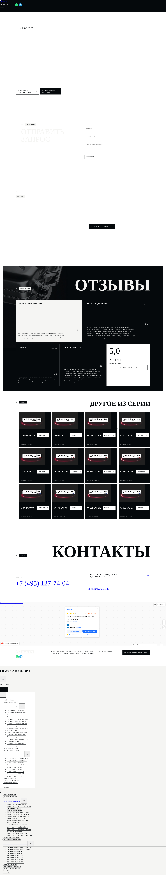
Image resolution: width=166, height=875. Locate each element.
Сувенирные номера (9, 778)
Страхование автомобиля (11, 780)
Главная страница (20, 22)
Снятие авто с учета (13, 715)
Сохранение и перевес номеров (17, 723)
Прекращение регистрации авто (17, 732)
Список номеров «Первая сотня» (17, 760)
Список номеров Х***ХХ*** (15, 776)
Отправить (90, 157)
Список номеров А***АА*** (15, 763)
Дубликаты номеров (9, 702)
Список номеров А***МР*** (15, 765)
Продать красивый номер (11, 750)
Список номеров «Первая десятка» (18, 758)
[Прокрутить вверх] (2, 689)
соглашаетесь (104, 152)
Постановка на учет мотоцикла (16, 721)
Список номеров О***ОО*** (15, 771)
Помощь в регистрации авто (15, 710)
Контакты (6, 787)
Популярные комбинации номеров (13, 755)
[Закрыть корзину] (3, 679)
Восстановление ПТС (13, 730)
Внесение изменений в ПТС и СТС (17, 728)
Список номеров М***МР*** (15, 769)
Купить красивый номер (10, 748)
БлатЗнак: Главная (8, 700)
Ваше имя (87, 124)
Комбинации (88, 140)
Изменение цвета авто (14, 741)
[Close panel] (3, 695)
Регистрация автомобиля (11, 707)
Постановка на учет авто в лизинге (17, 739)
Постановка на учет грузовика (16, 737)
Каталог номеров (30, 22)
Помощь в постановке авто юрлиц (17, 712)
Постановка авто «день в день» (16, 735)
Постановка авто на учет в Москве (17, 719)
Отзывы (5, 785)
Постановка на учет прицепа (15, 726)
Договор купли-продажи (10, 782)
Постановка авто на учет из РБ (16, 743)
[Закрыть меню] (0, 791)
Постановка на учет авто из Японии (17, 746)
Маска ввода (88, 132)
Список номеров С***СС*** (15, 774)
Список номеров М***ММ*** (15, 767)
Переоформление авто (14, 717)
